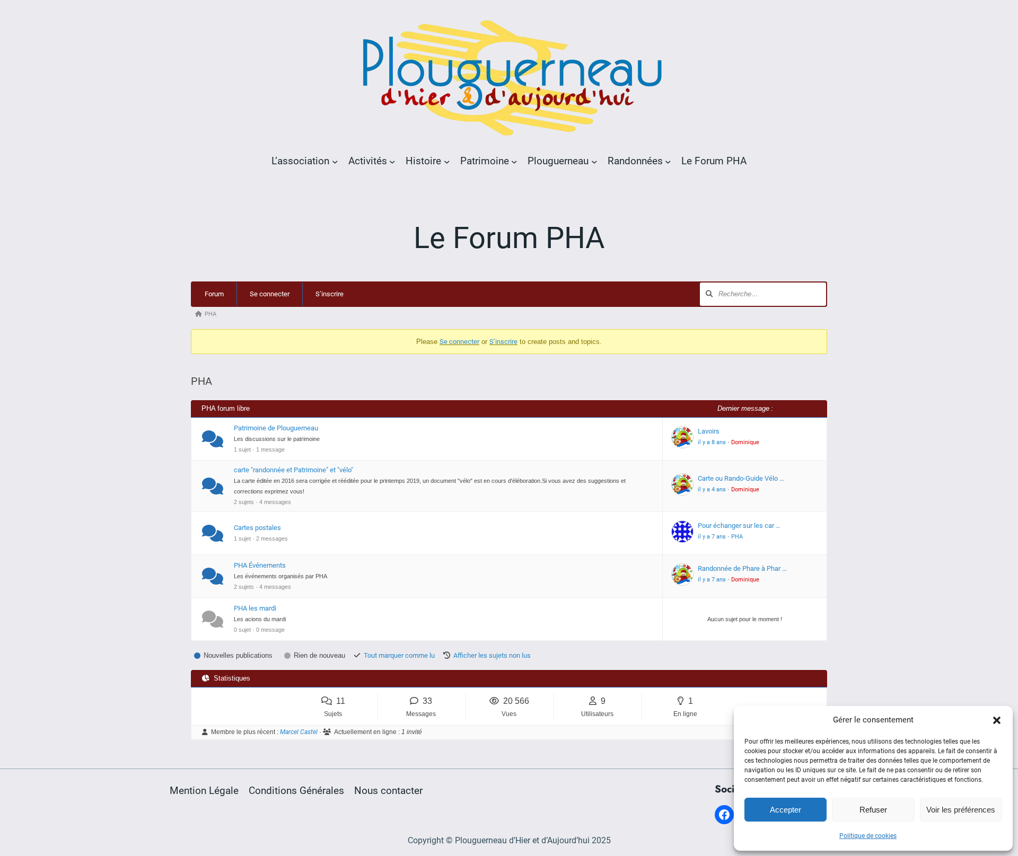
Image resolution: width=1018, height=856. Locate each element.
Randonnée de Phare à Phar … (742, 568)
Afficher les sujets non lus (492, 655)
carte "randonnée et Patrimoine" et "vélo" (293, 470)
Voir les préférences (960, 809)
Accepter (785, 809)
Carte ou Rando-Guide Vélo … (741, 478)
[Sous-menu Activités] (392, 161)
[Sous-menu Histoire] (447, 161)
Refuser (873, 809)
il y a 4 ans (712, 489)
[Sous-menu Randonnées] (668, 161)
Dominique (745, 442)
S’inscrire (329, 294)
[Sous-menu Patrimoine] (514, 161)
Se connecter (269, 294)
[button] (996, 720)
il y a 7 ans (712, 536)
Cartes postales (257, 528)
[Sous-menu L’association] (335, 161)
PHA (737, 536)
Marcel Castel (299, 732)
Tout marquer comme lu (399, 655)
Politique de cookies (868, 836)
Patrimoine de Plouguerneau (276, 428)
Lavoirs (708, 431)
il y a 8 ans (712, 442)
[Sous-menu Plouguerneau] (594, 161)
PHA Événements (260, 565)
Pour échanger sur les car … (739, 526)
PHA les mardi (255, 608)
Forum (214, 294)
